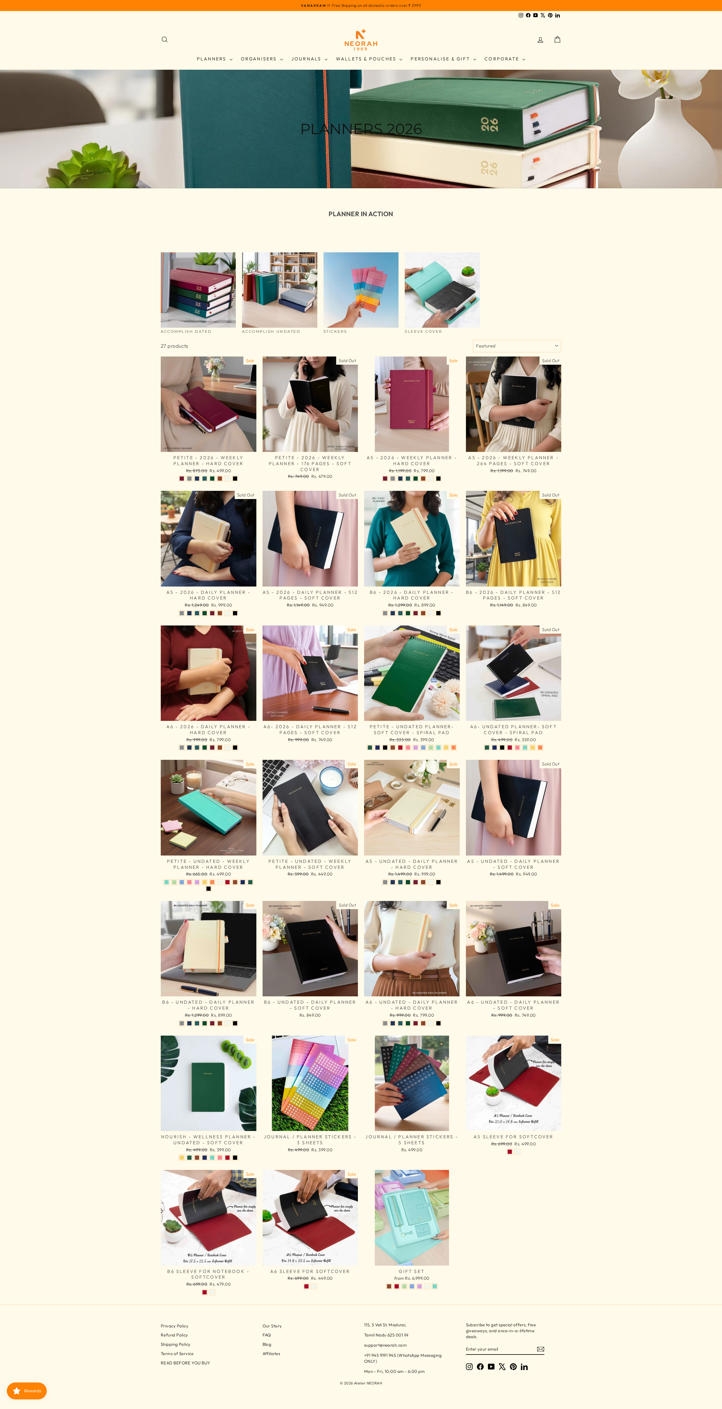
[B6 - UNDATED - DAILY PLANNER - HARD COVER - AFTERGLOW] (227, 1023)
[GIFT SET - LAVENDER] (419, 1286)
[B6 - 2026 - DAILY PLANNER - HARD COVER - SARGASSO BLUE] (392, 613)
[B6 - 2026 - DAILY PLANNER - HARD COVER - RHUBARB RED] (415, 613)
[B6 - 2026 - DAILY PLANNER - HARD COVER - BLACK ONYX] (438, 613)
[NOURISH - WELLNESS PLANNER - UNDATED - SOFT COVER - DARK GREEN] (189, 1157)
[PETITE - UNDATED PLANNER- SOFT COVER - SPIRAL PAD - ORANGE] (453, 747)
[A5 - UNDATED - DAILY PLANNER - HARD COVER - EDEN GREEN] (408, 882)
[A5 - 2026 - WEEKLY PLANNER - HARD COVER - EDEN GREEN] (415, 478)
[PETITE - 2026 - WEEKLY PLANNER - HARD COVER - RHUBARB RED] (181, 478)
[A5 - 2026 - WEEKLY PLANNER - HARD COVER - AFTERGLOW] (430, 478)
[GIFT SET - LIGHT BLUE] (412, 1286)
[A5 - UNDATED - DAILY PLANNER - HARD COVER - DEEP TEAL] (400, 882)
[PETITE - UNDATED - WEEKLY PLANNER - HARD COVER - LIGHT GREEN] (174, 882)
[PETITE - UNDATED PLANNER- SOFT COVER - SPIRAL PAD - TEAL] (438, 747)
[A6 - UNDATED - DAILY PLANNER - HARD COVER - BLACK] (438, 1023)
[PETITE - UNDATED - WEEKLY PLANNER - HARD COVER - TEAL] (166, 882)
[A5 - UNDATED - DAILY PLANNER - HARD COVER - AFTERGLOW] (430, 882)
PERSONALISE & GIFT (441, 59)
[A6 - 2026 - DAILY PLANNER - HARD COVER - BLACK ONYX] (235, 747)
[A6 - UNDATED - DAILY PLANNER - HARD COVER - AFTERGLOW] (430, 1023)
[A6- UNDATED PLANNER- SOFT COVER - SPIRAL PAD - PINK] (517, 747)
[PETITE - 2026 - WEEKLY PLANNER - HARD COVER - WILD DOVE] (189, 478)
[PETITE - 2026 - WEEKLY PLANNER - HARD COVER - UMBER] (220, 478)
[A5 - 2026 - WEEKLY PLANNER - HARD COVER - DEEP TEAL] (408, 478)
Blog (267, 1344)
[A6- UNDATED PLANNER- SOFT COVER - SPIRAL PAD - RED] (509, 747)
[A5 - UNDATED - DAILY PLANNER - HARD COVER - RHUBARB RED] (415, 882)
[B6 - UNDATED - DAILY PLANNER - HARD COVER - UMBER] (220, 1023)
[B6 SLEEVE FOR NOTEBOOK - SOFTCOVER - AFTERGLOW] (212, 1292)
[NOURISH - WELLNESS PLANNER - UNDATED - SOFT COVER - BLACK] (235, 1157)
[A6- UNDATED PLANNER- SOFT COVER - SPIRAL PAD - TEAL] (525, 747)
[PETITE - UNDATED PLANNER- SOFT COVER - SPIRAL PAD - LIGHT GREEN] (430, 747)
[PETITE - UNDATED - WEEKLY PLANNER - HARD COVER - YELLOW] (204, 882)
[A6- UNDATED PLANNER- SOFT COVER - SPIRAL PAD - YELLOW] (532, 747)
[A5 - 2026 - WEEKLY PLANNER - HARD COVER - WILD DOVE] (392, 478)
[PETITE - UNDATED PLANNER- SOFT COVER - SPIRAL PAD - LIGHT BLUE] (423, 747)
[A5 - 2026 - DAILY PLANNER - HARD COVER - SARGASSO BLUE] (189, 613)
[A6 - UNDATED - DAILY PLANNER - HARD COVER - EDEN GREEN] (408, 1023)
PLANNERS (212, 59)
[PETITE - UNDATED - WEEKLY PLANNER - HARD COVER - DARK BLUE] (242, 882)
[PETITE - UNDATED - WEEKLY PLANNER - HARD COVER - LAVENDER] (197, 882)
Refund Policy (174, 1335)
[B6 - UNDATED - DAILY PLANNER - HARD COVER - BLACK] (235, 1023)
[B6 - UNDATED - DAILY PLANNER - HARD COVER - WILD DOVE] (181, 1023)
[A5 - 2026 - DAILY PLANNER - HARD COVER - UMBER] (220, 613)
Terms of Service (177, 1353)
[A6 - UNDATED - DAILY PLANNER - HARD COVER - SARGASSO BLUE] (392, 1023)
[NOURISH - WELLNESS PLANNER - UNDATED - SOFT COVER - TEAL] (212, 1157)
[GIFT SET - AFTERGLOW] (427, 1286)
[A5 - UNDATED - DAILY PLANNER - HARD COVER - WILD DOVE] (385, 882)
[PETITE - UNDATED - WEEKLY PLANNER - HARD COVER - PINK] (189, 882)
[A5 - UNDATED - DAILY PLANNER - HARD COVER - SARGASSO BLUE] (392, 882)
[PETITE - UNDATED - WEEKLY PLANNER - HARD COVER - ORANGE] (212, 882)
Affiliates (271, 1353)
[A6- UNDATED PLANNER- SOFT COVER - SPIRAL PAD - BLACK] (502, 747)
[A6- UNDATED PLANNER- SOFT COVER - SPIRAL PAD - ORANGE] (540, 747)
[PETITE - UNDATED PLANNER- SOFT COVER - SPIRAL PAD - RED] (400, 747)
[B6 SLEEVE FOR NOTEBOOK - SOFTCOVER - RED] (204, 1292)
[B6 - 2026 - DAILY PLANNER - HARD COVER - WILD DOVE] (385, 613)
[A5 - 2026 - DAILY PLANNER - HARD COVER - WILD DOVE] (181, 613)
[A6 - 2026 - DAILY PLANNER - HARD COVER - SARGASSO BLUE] (189, 747)
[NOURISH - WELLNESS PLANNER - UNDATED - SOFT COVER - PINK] (220, 1157)
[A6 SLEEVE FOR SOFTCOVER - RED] (306, 1286)
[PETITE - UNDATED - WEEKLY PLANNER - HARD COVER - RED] (227, 882)
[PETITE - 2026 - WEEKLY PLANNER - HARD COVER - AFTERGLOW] (227, 478)
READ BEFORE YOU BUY (185, 1363)
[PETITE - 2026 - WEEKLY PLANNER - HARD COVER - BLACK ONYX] (235, 478)
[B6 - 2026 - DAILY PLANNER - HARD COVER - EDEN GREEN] (408, 613)
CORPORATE (503, 59)
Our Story (272, 1326)
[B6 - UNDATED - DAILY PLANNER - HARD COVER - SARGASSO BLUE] (189, 1023)
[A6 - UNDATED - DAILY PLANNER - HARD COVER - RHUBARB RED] (415, 1023)
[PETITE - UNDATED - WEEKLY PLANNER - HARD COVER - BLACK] (208, 888)
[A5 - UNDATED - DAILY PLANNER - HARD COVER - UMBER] (423, 882)
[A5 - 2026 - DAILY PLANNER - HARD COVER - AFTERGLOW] (227, 613)
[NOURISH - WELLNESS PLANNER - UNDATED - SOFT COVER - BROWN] (197, 1157)
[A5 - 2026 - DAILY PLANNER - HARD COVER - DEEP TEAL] (197, 613)
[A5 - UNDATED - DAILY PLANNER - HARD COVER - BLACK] (438, 882)
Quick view (208, 445)
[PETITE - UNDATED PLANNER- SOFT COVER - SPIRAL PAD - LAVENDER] (415, 747)
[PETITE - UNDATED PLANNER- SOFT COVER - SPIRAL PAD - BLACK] (385, 747)
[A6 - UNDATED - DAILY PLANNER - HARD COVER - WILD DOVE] (385, 1023)
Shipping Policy (176, 1344)
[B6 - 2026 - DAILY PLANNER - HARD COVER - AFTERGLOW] (430, 613)
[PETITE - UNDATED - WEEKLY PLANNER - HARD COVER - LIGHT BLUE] (181, 882)
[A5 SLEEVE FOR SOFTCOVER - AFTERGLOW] (517, 1151)
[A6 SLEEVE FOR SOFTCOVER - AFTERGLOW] (314, 1286)
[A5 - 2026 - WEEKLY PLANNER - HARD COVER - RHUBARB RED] (385, 478)
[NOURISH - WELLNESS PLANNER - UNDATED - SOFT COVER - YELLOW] (181, 1157)
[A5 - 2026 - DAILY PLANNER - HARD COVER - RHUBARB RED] (212, 613)
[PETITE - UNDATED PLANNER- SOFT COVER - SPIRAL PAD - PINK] (408, 747)
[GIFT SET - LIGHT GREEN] (404, 1286)
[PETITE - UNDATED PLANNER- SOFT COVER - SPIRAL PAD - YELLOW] (446, 747)
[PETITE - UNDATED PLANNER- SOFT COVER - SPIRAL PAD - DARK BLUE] (377, 747)
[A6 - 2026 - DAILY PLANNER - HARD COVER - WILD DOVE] (181, 747)
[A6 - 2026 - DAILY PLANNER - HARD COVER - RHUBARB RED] (212, 747)
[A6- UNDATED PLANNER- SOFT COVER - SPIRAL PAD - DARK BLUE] (494, 747)
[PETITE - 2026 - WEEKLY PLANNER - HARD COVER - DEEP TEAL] (204, 478)
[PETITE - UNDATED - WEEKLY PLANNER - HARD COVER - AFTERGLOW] (220, 882)
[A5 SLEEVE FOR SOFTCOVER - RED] (509, 1151)
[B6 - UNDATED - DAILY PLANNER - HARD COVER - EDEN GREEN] (204, 1023)
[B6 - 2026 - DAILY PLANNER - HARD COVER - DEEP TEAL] (400, 613)
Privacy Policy (174, 1326)
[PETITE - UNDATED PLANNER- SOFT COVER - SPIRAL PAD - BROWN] (392, 747)
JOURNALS (307, 59)
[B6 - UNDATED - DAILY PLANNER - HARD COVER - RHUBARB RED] (212, 1023)
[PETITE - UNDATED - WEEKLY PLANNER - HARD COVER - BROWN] (235, 882)
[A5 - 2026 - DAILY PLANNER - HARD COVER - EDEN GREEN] (204, 613)
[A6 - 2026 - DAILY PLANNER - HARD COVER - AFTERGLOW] (227, 747)
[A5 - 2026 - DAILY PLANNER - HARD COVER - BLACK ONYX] (235, 613)
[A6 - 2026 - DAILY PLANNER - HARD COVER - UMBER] (220, 747)
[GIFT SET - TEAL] (434, 1286)
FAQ (267, 1335)
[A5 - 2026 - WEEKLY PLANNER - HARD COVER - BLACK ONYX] (438, 478)
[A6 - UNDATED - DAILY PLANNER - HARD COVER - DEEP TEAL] (400, 1023)
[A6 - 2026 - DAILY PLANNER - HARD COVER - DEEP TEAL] (197, 747)
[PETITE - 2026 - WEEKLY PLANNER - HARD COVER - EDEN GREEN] (212, 478)
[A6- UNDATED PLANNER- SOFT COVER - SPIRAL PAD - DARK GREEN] (487, 747)
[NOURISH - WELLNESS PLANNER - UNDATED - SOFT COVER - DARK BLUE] (204, 1157)
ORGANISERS (260, 59)
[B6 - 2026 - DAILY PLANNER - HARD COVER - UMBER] (423, 613)
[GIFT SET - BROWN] (389, 1286)
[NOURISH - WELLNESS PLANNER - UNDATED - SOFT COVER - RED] (227, 1157)
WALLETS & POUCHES (367, 59)
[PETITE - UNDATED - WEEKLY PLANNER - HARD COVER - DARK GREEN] (250, 882)
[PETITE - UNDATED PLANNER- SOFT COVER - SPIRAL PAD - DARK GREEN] (370, 747)
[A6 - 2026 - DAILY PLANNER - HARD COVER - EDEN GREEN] (204, 747)
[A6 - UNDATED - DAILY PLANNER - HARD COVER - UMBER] (423, 1023)
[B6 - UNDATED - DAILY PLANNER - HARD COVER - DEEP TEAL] (197, 1023)
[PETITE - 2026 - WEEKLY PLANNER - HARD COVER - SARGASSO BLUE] (197, 478)
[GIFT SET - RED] (396, 1286)
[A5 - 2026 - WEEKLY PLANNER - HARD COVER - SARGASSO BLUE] (400, 478)
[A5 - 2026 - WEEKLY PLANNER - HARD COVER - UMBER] (423, 478)
